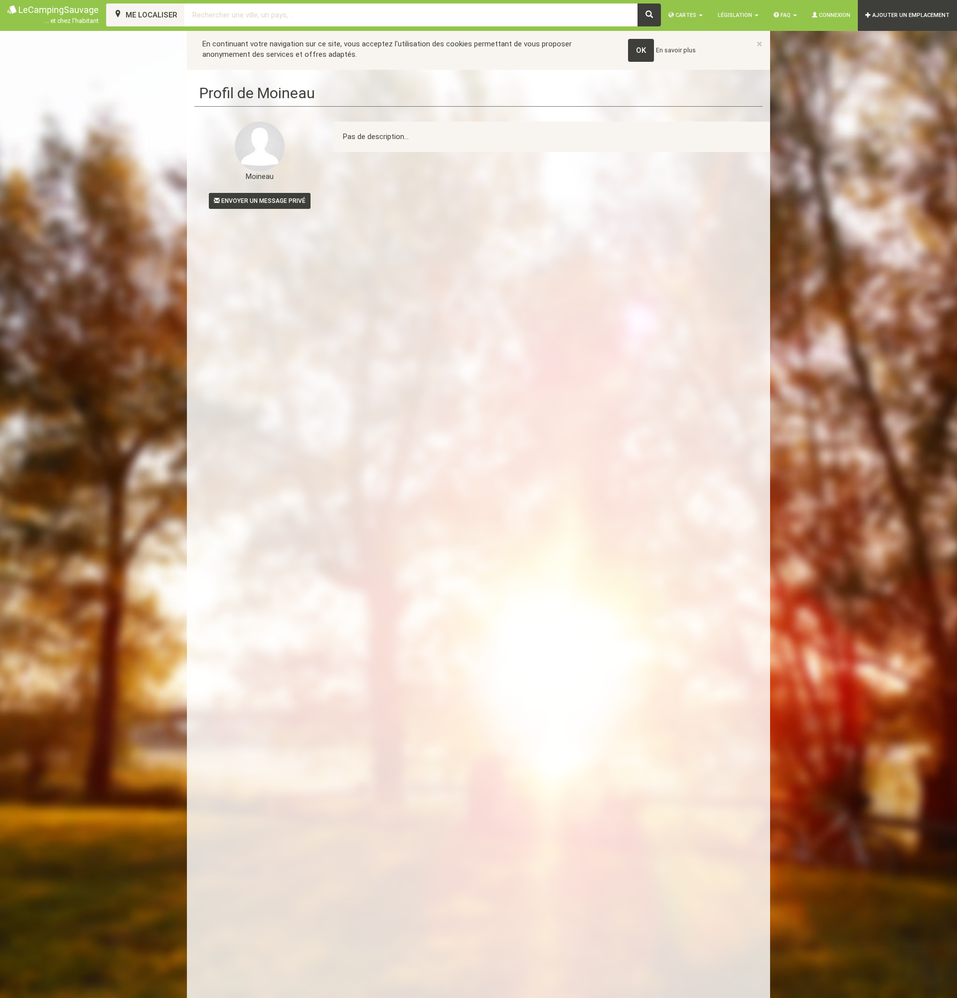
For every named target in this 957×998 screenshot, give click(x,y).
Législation (736, 15)
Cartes (686, 15)
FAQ (785, 15)
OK (641, 50)
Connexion (833, 15)
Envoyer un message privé (263, 200)
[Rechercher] (649, 14)
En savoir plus (676, 50)
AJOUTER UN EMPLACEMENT (910, 15)
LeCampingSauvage (57, 14)
